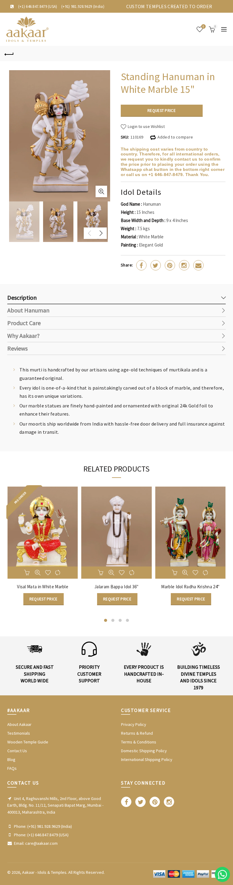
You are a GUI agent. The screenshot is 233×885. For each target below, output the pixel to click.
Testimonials (18, 733)
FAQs (12, 768)
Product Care (24, 323)
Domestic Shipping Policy (144, 750)
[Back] (9, 53)
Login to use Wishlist (146, 126)
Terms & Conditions (138, 742)
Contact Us (17, 750)
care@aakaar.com (41, 843)
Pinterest (170, 265)
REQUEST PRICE (161, 110)
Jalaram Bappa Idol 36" (116, 586)
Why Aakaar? (23, 335)
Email (198, 265)
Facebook (141, 265)
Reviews (17, 348)
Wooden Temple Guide (27, 742)
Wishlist (203, 26)
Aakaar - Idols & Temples (44, 872)
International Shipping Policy (146, 759)
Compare (58, 571)
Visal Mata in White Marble (42, 586)
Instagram (184, 265)
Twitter (155, 265)
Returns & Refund (137, 733)
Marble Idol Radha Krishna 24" (190, 586)
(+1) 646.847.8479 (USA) (37, 6)
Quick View (37, 571)
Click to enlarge (101, 191)
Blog (11, 759)
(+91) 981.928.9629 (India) (82, 6)
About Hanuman (28, 310)
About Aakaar (19, 724)
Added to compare (175, 137)
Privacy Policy (133, 724)
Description (22, 297)
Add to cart (27, 571)
